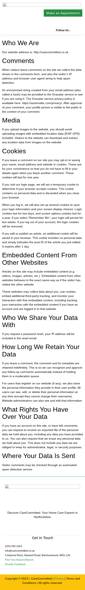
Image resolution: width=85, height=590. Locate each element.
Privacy (59, 578)
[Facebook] (74, 30)
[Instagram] (79, 30)
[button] (4, 30)
